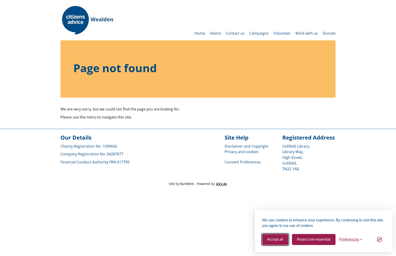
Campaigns (259, 33)
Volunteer (282, 33)
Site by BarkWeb (181, 184)
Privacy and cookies (241, 151)
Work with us (306, 33)
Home (200, 33)
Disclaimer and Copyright (246, 146)
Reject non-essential (313, 239)
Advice (215, 33)
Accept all (275, 239)
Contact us (235, 33)
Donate (329, 33)
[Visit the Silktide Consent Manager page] (379, 239)
